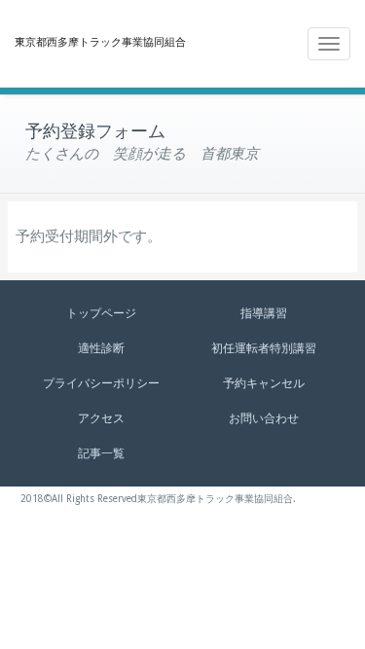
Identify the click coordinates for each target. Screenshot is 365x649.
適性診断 (101, 348)
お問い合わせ (264, 418)
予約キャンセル (264, 383)
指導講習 (263, 313)
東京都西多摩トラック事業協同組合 (100, 42)
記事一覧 (101, 453)
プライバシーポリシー (101, 383)
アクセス (101, 418)
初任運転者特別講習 (263, 348)
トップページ (101, 313)
